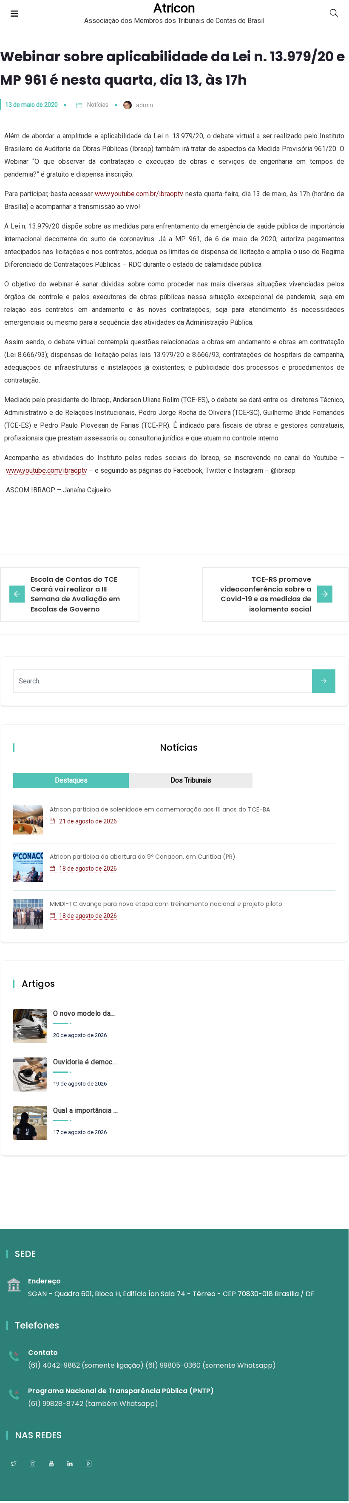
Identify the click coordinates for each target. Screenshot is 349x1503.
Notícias (97, 104)
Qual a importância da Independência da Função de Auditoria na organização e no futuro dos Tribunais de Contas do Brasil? (85, 1110)
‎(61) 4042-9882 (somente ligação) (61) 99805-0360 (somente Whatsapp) (152, 1365)
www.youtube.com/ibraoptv (46, 470)
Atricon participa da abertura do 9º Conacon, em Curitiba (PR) (143, 856)
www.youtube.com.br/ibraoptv (139, 194)
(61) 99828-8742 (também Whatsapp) (93, 1404)
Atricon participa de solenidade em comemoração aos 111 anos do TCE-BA (160, 809)
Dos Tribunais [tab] (190, 780)
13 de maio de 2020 (31, 104)
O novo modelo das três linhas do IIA (85, 1013)
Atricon (174, 8)
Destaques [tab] (71, 780)
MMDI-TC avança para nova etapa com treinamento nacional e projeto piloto (166, 904)
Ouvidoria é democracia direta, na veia (85, 1062)
